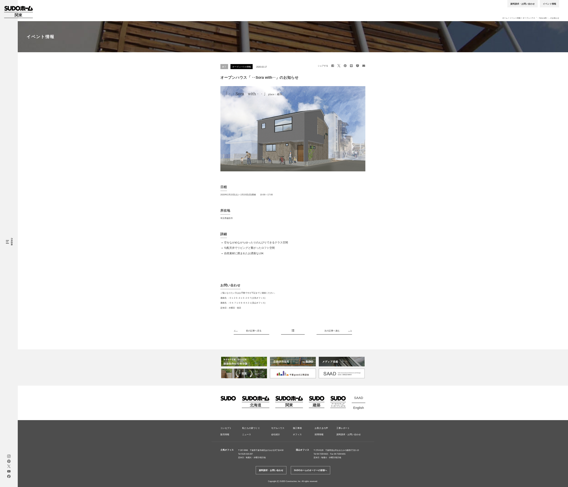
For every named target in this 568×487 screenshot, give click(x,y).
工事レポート (343, 428)
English (358, 408)
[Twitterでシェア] (339, 65)
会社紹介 (275, 434)
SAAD (358, 398)
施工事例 (297, 428)
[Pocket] (357, 65)
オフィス (297, 434)
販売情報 (224, 434)
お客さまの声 (321, 428)
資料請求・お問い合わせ (522, 4)
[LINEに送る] (351, 65)
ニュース (246, 434)
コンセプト (225, 428)
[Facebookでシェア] (332, 65)
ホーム (505, 18)
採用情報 (319, 434)
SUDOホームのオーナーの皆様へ (310, 470)
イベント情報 (549, 4)
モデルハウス (277, 428)
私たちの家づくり (251, 428)
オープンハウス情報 (241, 67)
